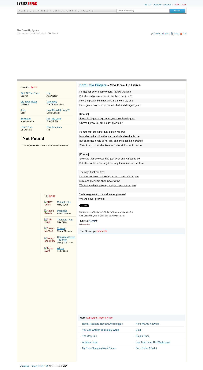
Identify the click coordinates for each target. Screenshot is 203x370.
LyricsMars (24, 366)
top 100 (147, 4)
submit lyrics (180, 4)
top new (157, 4)
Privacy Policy (37, 366)
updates (167, 4)
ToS (47, 366)
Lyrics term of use (84, 224)
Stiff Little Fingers (93, 85)
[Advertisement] (102, 57)
